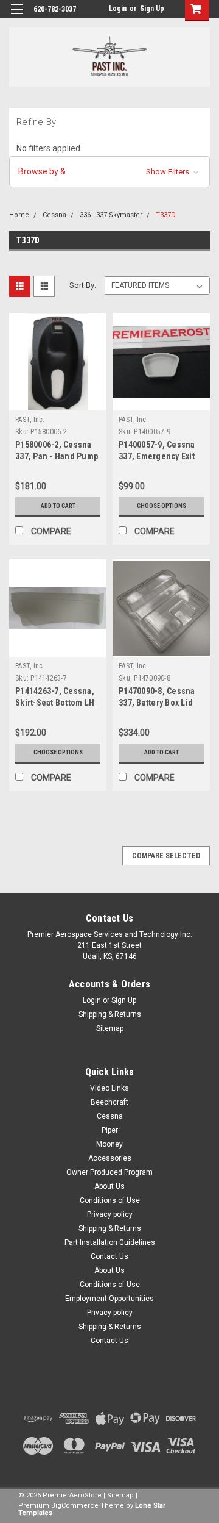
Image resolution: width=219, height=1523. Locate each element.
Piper (110, 1130)
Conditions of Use (110, 1200)
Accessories (109, 1158)
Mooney (109, 1144)
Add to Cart (58, 506)
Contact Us (109, 1256)
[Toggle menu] (16, 17)
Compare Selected (166, 855)
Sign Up (152, 8)
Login (118, 8)
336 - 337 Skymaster (111, 215)
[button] (109, 171)
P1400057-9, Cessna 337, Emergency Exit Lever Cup (157, 456)
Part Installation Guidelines (109, 1242)
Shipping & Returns (109, 1014)
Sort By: (82, 285)
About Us (109, 1186)
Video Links (109, 1088)
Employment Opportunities (109, 1298)
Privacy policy (110, 1214)
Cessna (54, 215)
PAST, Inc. (30, 419)
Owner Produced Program (109, 1172)
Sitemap (109, 1028)
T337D (166, 215)
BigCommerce (75, 1506)
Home (19, 215)
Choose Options (161, 506)
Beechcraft (109, 1102)
